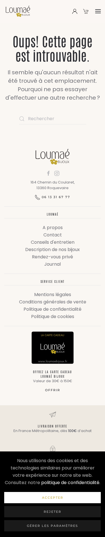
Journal (52, 264)
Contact (52, 235)
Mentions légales (52, 294)
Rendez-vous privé (52, 257)
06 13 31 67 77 (56, 197)
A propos (53, 227)
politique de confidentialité (70, 482)
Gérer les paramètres (52, 526)
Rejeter (52, 512)
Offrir (52, 390)
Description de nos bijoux (52, 249)
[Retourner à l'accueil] (18, 11)
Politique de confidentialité (52, 309)
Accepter (52, 498)
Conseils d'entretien (52, 242)
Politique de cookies (52, 316)
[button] (98, 11)
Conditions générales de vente (52, 302)
